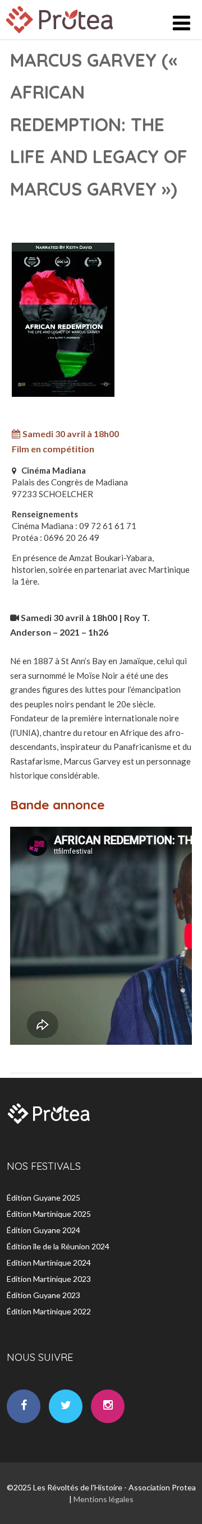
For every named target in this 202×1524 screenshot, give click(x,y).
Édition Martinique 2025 (49, 1214)
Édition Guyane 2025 (43, 1197)
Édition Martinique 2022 (49, 1311)
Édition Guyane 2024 (43, 1230)
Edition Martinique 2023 (49, 1279)
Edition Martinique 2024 (49, 1262)
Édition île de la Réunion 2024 (58, 1246)
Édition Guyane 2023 (43, 1295)
